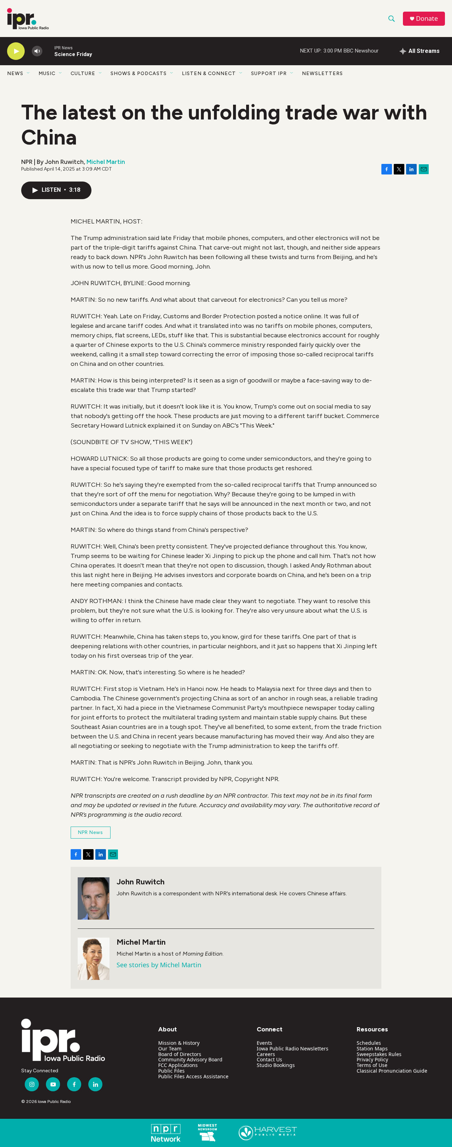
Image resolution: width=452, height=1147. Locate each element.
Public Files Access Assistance (193, 1076)
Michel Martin (106, 161)
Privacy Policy (372, 1059)
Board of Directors (179, 1054)
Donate (427, 18)
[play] (16, 51)
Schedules (369, 1042)
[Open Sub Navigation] (28, 73)
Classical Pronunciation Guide (392, 1070)
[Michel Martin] (93, 959)
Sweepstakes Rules (379, 1054)
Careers (266, 1054)
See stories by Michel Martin (159, 965)
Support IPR (269, 73)
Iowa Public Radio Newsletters (292, 1048)
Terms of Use (372, 1065)
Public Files (171, 1070)
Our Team (170, 1048)
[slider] (48, 51)
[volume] (37, 51)
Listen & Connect (209, 73)
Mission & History (179, 1042)
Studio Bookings (276, 1065)
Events (264, 1042)
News (15, 73)
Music (46, 73)
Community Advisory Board (190, 1059)
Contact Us (269, 1059)
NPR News (90, 832)
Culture (83, 73)
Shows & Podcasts (139, 73)
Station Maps (372, 1048)
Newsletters (322, 73)
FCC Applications (178, 1065)
